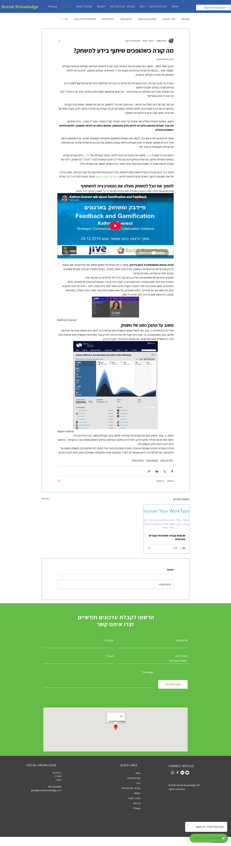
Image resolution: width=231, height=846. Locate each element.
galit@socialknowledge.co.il (46, 790)
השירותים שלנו (133, 778)
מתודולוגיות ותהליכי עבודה (85, 19)
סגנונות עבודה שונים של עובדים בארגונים (167, 537)
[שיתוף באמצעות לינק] (149, 471)
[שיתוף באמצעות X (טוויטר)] (164, 471)
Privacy (136, 808)
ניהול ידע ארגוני (169, 19)
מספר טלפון (181, 656)
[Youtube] (187, 773)
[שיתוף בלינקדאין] (156, 471)
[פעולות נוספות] (59, 41)
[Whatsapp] (173, 773)
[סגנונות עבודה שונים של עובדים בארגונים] (166, 517)
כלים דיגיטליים (108, 19)
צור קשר (136, 803)
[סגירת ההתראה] (188, 824)
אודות (137, 773)
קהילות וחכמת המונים (147, 19)
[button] (52, 6)
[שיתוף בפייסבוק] (172, 471)
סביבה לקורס (134, 798)
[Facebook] (177, 773)
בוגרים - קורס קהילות (131, 788)
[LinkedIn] (182, 773)
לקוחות (137, 793)
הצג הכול (45, 498)
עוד (66, 19)
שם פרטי (108, 640)
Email (110, 656)
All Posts (185, 19)
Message (148, 672)
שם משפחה (182, 640)
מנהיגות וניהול (126, 19)
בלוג (138, 783)
